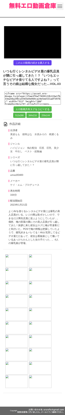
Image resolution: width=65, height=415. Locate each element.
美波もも (15, 134)
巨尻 (41, 148)
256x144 (46, 115)
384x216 (32, 115)
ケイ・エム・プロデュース (24, 185)
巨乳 (49, 148)
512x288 (19, 115)
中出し (18, 151)
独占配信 (32, 148)
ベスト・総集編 (33, 151)
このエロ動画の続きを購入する (33, 62)
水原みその (40, 134)
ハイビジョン (17, 148)
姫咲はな (27, 134)
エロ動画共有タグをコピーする (33, 109)
